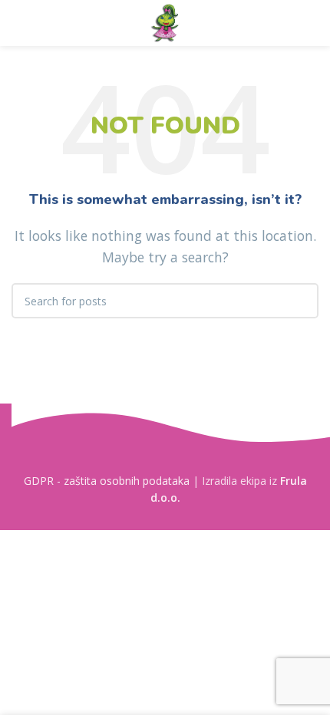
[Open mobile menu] (17, 23)
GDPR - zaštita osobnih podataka (107, 480)
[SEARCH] (300, 300)
